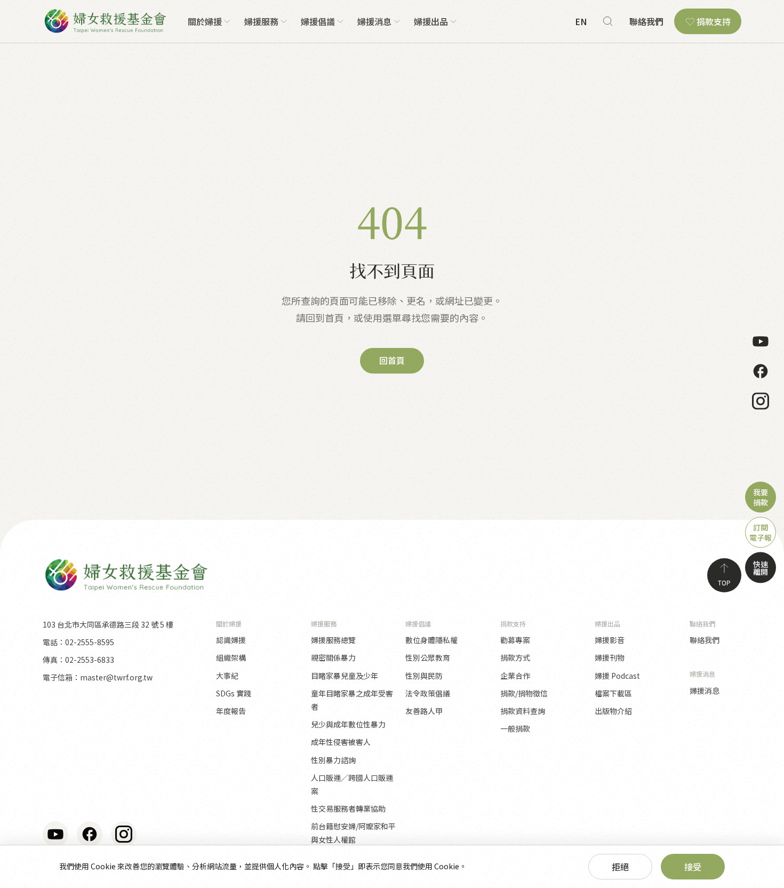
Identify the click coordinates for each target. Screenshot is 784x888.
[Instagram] (760, 401)
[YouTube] (760, 341)
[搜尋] (608, 21)
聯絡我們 (646, 21)
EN (581, 21)
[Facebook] (760, 371)
